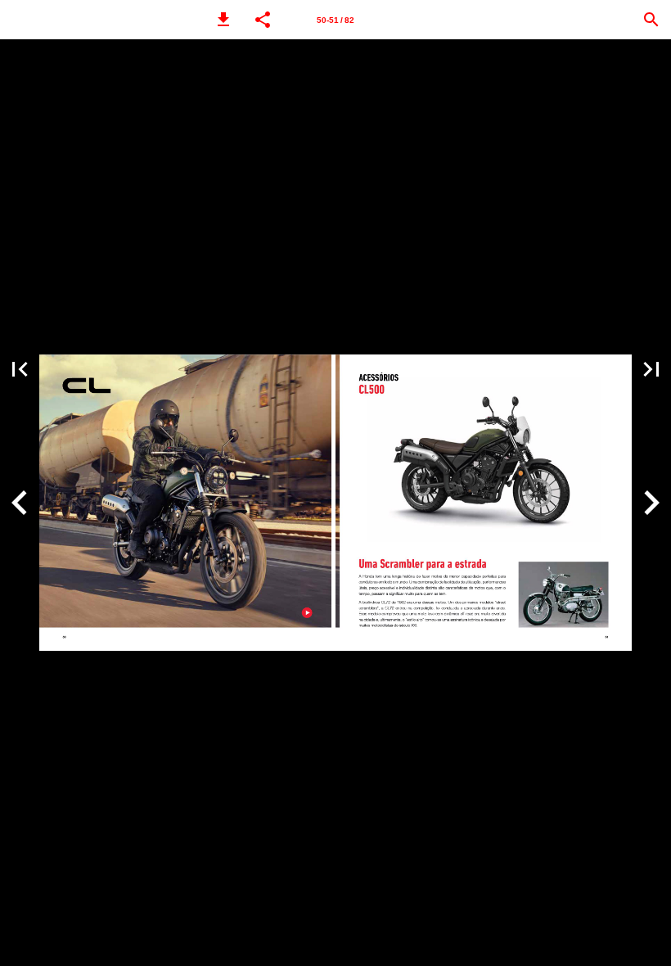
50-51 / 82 (335, 20)
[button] (223, 19)
